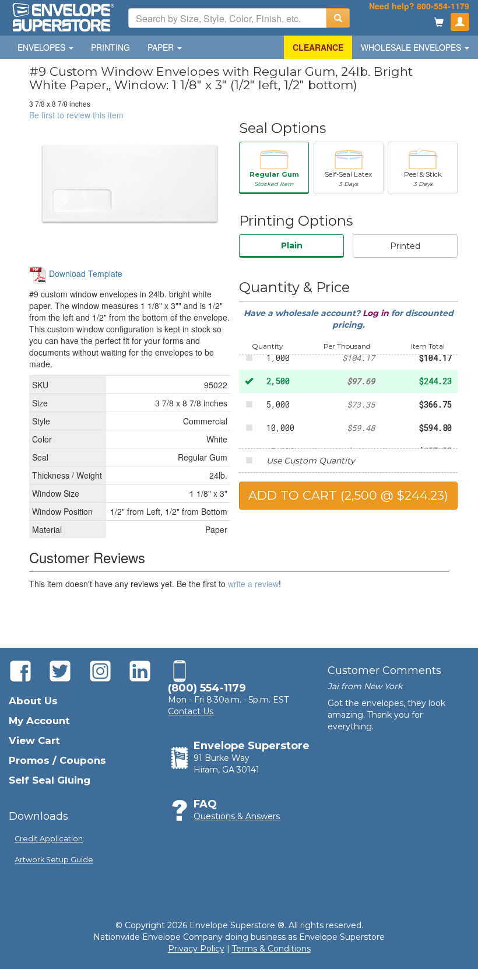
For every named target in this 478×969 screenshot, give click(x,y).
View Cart (34, 740)
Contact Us (190, 711)
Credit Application (49, 838)
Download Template (84, 273)
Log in (377, 313)
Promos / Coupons (57, 760)
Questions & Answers (237, 816)
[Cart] (439, 23)
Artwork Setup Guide (54, 859)
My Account (39, 720)
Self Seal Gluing (49, 780)
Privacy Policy (196, 948)
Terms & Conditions (271, 948)
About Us (33, 701)
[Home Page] (62, 16)
